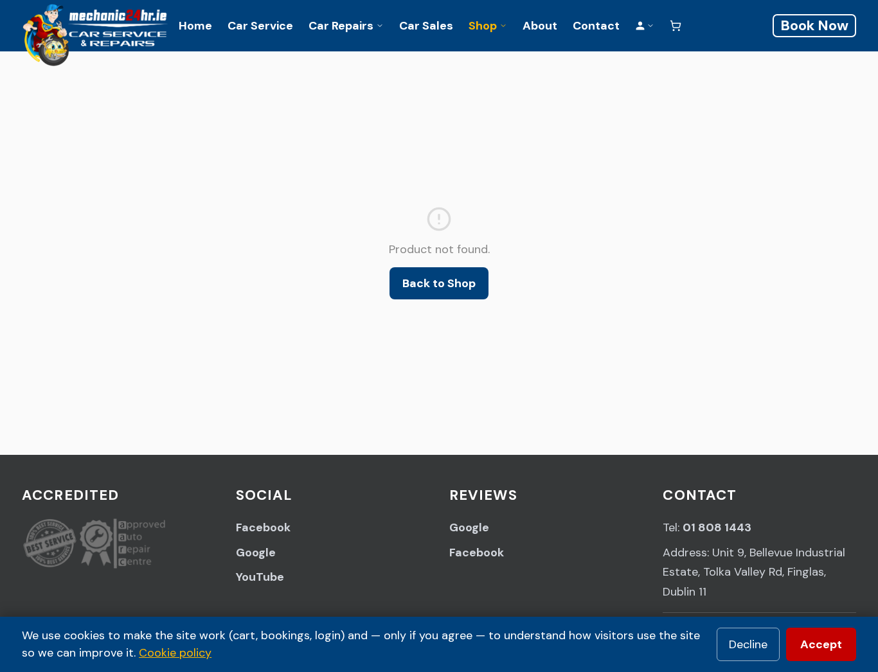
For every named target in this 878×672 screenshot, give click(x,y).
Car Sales (426, 25)
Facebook (263, 527)
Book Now (814, 25)
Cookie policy (175, 652)
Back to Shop (439, 283)
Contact (596, 25)
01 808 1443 (717, 527)
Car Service (260, 25)
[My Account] (644, 25)
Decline (748, 644)
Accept (821, 644)
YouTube (260, 577)
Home (195, 25)
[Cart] (675, 26)
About (540, 25)
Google (256, 552)
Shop (483, 25)
